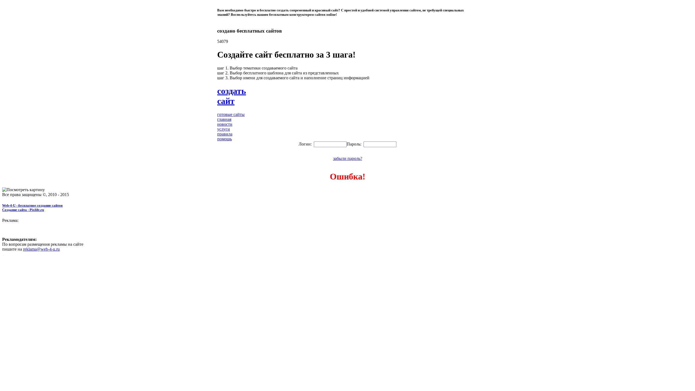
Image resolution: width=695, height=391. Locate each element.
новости (224, 124)
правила (224, 134)
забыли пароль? (347, 158)
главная (224, 119)
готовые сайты (231, 114)
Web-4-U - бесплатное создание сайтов (32, 205)
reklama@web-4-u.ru (41, 249)
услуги (223, 129)
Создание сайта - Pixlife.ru (23, 210)
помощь (224, 139)
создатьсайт (231, 96)
